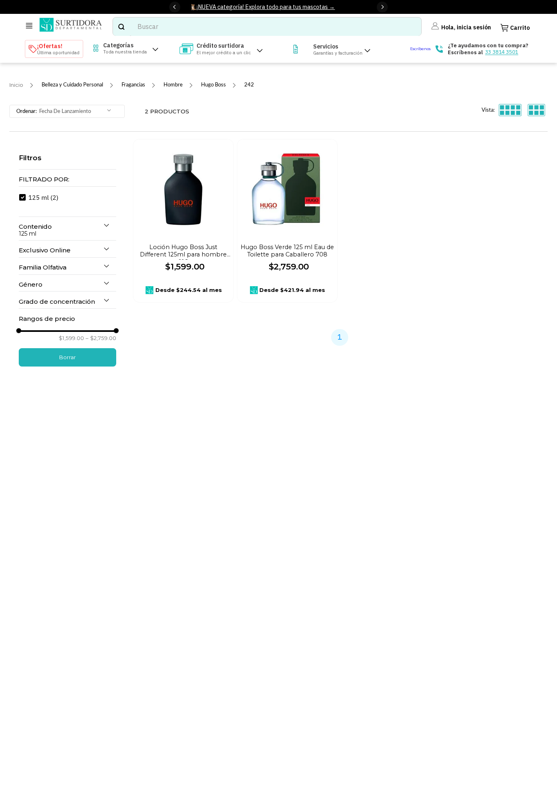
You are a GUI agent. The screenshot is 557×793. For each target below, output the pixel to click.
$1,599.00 (71, 338)
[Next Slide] (382, 7)
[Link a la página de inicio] (16, 85)
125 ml (43, 197)
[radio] (510, 110)
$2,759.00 (101, 338)
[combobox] (267, 27)
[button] (67, 179)
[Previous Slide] (174, 7)
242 (249, 85)
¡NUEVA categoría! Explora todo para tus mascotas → (266, 7)
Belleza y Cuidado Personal (72, 85)
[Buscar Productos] (121, 27)
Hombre (173, 85)
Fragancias (133, 85)
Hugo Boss (213, 85)
